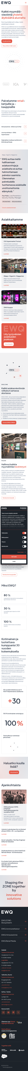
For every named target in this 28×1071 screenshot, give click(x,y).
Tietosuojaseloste (7, 1067)
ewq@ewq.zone (5, 970)
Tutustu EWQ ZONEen (9, 422)
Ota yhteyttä (8, 344)
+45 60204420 (5, 1002)
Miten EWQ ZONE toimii (9, 46)
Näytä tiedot (20, 552)
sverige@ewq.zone (6, 987)
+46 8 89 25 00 (5, 985)
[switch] (24, 537)
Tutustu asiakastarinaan (9, 207)
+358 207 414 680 (6, 968)
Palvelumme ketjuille (8, 498)
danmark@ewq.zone (6, 1004)
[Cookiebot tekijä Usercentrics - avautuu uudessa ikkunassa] (20, 508)
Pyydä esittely (7, 41)
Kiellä (14, 561)
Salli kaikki (14, 556)
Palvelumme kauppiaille (9, 574)
